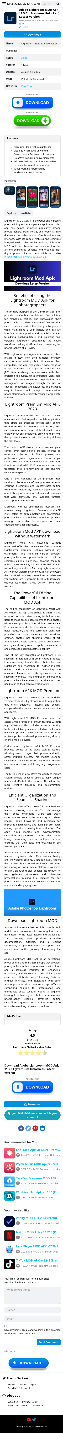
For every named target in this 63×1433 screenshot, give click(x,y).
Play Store (26, 86)
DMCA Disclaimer (18, 1405)
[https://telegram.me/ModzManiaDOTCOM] (34, 1419)
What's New (14, 1016)
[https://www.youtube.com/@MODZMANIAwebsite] (29, 1419)
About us (13, 1401)
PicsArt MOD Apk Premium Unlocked (25, 256)
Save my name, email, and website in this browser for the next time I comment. (32, 1331)
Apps (24, 57)
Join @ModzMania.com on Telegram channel (35, 1115)
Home (11, 1384)
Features (12, 138)
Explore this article (18, 213)
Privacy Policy (29, 1401)
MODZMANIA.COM (23, 3)
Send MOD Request (19, 1388)
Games (23, 1384)
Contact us (37, 1405)
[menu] (4, 3)
